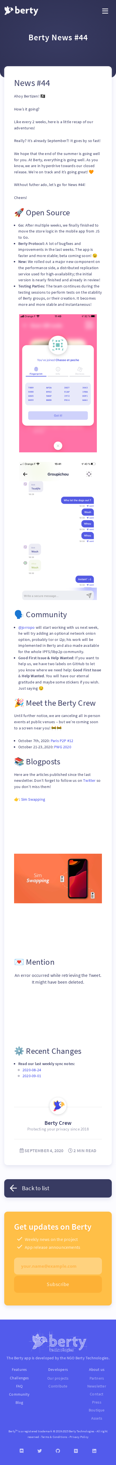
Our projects (57, 1378)
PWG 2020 (62, 746)
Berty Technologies (92, 1358)
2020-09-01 (32, 1075)
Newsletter (96, 1386)
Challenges (19, 1377)
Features (19, 1369)
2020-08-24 (32, 1069)
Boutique (97, 1410)
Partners (97, 1378)
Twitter (90, 780)
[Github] (58, 1451)
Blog (19, 1402)
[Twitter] (40, 1451)
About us (97, 1369)
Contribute (57, 1386)
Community (19, 1394)
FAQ (19, 1386)
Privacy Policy (79, 1437)
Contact (96, 1394)
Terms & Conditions (54, 1437)
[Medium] (76, 1451)
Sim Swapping (33, 799)
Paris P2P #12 (62, 740)
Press (96, 1402)
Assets (96, 1418)
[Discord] (22, 1451)
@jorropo (27, 627)
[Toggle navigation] (105, 11)
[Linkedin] (94, 1451)
